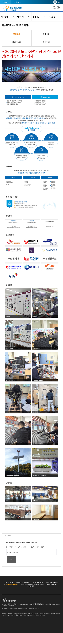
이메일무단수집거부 (52, 582)
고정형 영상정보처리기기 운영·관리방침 (32, 584)
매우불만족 (41, 547)
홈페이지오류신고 (52, 584)
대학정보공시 (9, 582)
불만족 (32, 547)
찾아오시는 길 (28, 582)
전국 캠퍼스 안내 (17, 2)
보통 (25, 547)
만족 (19, 547)
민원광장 (31, 586)
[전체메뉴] (58, 7)
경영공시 (18, 582)
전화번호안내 (39, 582)
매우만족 (11, 547)
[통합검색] (54, 7)
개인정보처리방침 (12, 584)
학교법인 (5, 2)
